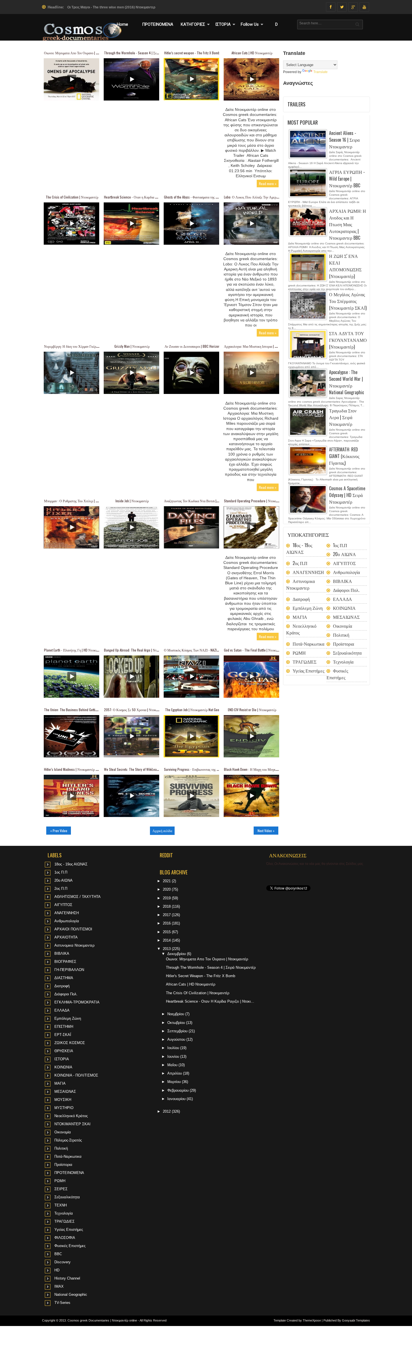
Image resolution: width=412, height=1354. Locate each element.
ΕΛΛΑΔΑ (342, 599)
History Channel (67, 1278)
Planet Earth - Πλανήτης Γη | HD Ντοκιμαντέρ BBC (78, 650)
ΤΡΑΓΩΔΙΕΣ (304, 661)
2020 (167, 889)
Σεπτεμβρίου (178, 1031)
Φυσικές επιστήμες (337, 674)
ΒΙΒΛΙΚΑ (342, 581)
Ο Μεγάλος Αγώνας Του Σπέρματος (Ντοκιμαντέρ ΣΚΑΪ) (348, 301)
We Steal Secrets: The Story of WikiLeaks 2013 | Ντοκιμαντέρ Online (150, 769)
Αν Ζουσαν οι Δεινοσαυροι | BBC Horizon (192, 346)
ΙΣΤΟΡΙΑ (223, 24)
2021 (167, 881)
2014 (167, 940)
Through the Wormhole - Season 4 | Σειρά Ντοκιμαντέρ (141, 52)
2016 (167, 923)
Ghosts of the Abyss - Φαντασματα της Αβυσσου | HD (199, 197)
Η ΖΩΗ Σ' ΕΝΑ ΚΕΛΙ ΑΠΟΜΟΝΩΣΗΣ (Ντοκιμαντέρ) (345, 266)
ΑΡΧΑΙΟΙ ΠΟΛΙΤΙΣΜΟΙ (73, 929)
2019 (167, 898)
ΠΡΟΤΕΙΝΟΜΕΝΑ (157, 24)
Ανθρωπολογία (346, 572)
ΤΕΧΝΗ (60, 1205)
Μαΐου (173, 1065)
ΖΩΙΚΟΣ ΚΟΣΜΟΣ (69, 1043)
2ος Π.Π (300, 563)
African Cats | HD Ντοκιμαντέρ (252, 52)
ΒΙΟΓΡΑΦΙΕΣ (65, 962)
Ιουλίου (173, 1048)
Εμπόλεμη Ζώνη (308, 607)
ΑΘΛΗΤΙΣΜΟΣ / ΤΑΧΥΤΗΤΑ (77, 897)
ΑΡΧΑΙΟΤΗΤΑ (66, 937)
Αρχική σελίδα (162, 830)
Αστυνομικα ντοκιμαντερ (300, 584)
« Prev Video (58, 830)
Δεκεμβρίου (177, 954)
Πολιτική (341, 634)
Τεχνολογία (343, 661)
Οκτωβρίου (176, 1023)
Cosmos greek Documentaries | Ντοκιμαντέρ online (102, 1320)
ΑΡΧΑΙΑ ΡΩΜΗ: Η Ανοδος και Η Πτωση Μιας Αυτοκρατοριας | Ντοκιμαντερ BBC (347, 224)
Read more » (267, 183)
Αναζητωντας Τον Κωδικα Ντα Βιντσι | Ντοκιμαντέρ (199, 500)
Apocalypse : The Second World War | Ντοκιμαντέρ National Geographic (346, 382)
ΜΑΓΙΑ (300, 616)
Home (122, 24)
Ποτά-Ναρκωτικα (308, 643)
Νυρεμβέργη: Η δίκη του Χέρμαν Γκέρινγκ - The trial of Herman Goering (93, 346)
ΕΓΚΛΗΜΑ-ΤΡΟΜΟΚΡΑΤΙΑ (76, 1002)
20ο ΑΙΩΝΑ (344, 554)
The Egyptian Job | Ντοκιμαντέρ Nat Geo (192, 709)
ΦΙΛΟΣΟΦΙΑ (64, 1238)
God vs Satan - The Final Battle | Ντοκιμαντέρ (255, 650)
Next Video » (266, 830)
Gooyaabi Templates (356, 1320)
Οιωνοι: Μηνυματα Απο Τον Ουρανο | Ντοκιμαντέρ (78, 52)
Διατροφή (301, 599)
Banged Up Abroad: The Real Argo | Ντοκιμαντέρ (137, 650)
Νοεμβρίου (176, 1014)
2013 (167, 949)
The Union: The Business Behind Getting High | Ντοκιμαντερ (85, 709)
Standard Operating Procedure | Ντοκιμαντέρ (254, 500)
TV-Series (62, 1303)
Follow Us (250, 24)
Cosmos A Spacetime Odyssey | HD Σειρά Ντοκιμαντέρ (347, 495)
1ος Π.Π (340, 545)
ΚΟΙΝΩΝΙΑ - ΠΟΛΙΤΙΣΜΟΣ (76, 1075)
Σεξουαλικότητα (347, 652)
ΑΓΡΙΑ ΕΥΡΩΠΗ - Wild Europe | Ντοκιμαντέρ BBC (347, 179)
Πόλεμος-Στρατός (68, 1140)
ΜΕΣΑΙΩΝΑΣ (346, 616)
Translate (320, 72)
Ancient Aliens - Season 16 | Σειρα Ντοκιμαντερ (344, 140)
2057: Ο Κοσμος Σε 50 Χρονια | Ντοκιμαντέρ (135, 709)
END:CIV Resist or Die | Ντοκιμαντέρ (252, 709)
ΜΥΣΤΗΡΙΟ (63, 1108)
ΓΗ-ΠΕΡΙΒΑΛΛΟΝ (69, 970)
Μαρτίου (174, 1082)
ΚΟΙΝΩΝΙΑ (344, 607)
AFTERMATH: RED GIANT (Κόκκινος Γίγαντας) (344, 456)
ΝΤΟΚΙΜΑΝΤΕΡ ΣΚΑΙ (72, 1124)
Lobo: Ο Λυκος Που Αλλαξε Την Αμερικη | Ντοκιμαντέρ (262, 197)
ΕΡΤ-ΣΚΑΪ (62, 1035)
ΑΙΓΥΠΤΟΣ (344, 563)
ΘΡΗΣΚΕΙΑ (63, 1051)
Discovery (62, 1262)
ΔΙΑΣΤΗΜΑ (63, 978)
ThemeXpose (312, 1320)
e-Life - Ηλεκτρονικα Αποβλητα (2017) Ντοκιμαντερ (107, 7)
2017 (167, 915)
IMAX (59, 1286)
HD (56, 1270)
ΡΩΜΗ (299, 652)
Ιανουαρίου (177, 1099)
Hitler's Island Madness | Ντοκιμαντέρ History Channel (80, 769)
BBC (58, 1254)
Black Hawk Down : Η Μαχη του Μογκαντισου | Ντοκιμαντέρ (265, 769)
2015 (167, 932)
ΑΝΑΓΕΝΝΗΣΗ (308, 572)
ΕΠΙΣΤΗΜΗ (63, 1026)
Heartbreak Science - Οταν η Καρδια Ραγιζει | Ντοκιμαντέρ (144, 197)
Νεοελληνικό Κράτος (71, 1116)
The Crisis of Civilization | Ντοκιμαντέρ (72, 197)
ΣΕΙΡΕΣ (61, 1189)
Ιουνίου (173, 1056)
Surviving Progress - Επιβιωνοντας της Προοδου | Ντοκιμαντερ (206, 769)
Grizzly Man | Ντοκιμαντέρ (132, 346)
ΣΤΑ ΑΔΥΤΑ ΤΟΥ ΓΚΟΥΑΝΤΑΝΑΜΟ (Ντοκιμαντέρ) (348, 340)
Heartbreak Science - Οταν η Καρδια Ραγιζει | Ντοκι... (210, 1001)
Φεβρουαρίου (178, 1090)
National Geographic (70, 1294)
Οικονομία (342, 625)
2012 (167, 1111)
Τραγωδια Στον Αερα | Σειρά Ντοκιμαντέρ (343, 417)
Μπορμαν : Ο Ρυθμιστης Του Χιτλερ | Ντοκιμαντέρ (78, 500)
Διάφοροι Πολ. (346, 590)
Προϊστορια (343, 643)
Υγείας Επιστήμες (308, 670)
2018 (167, 906)
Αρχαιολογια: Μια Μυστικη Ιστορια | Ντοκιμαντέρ (258, 346)
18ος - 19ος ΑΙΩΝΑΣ (299, 548)
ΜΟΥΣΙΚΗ (62, 1100)
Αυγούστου (176, 1039)
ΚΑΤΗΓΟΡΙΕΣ (193, 24)
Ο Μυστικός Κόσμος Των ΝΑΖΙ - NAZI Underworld (198, 650)
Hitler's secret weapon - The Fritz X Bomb (192, 52)
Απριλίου (175, 1073)
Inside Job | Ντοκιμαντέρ (132, 500)
